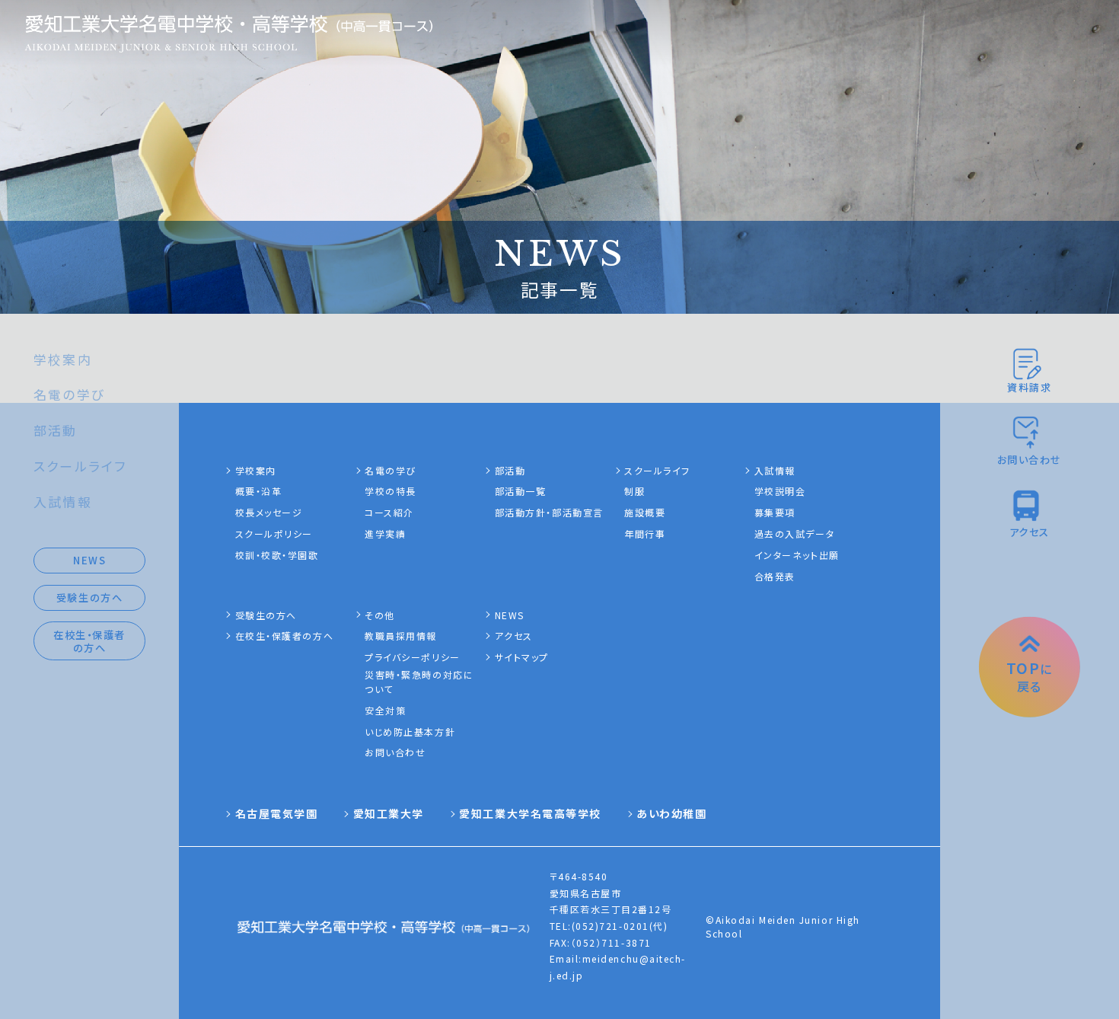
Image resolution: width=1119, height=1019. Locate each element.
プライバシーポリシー (412, 656)
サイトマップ (522, 656)
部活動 (55, 429)
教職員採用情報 (401, 635)
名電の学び (69, 394)
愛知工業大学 (388, 813)
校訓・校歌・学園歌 (277, 554)
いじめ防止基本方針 (410, 731)
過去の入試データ (794, 533)
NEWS (89, 560)
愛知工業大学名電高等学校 (530, 813)
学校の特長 (390, 490)
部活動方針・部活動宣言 (549, 512)
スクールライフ (79, 465)
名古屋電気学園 (276, 813)
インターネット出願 (797, 554)
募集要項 (774, 512)
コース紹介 (389, 512)
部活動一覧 (521, 490)
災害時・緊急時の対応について (419, 681)
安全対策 (385, 710)
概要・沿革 (258, 490)
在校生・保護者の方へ (89, 641)
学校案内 (62, 359)
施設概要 (644, 512)
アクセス (514, 635)
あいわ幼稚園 (671, 813)
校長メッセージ (269, 512)
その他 (380, 615)
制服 (634, 490)
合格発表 (774, 576)
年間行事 (644, 533)
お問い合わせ (395, 752)
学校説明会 (780, 490)
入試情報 (62, 501)
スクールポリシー (274, 533)
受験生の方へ (89, 597)
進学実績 (385, 533)
